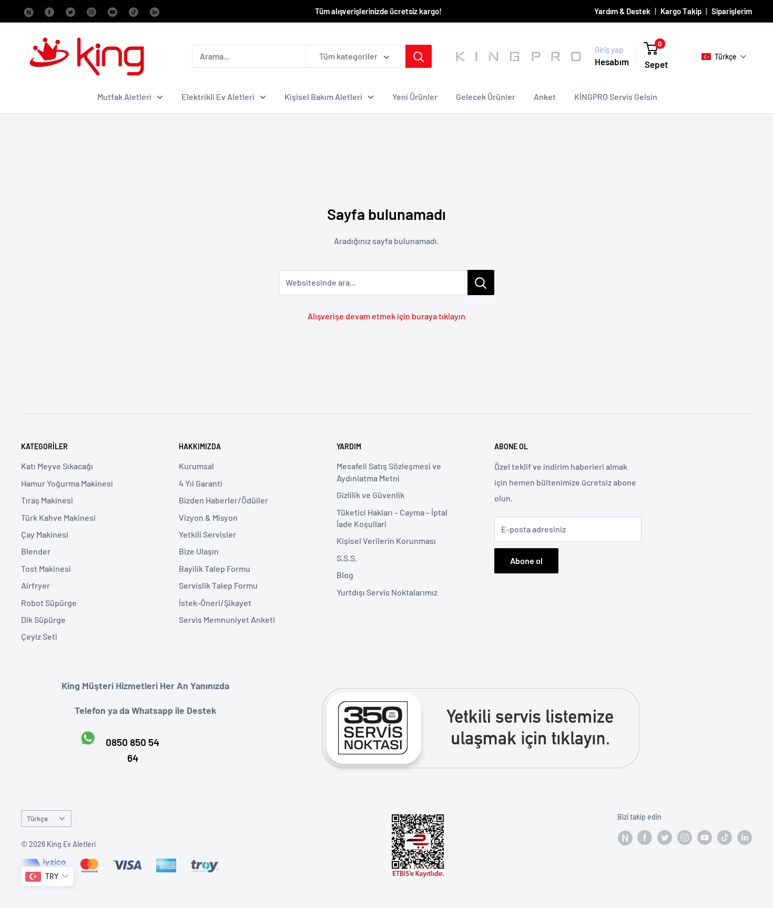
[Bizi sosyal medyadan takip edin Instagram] (91, 11)
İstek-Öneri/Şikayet (215, 603)
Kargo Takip (680, 11)
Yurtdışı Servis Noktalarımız (387, 592)
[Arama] (418, 56)
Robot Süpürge (49, 603)
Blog (345, 575)
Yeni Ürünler (415, 97)
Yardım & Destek (622, 11)
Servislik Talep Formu (218, 585)
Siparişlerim (731, 11)
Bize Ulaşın (199, 551)
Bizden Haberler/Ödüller (223, 500)
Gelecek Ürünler (485, 97)
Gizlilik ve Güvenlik (370, 495)
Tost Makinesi (46, 568)
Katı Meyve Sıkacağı (57, 466)
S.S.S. (347, 558)
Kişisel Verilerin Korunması (386, 541)
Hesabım (612, 61)
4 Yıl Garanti (200, 483)
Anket (545, 97)
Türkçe (37, 818)
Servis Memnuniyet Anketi (227, 619)
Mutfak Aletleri (124, 97)
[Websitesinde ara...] (480, 282)
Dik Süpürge (43, 619)
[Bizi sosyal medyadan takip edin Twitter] (70, 11)
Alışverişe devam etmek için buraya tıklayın (386, 316)
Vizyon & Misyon (208, 517)
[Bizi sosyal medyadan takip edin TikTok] (133, 11)
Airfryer (35, 585)
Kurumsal (196, 466)
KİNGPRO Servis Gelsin (615, 97)
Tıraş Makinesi (47, 500)
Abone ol (526, 561)
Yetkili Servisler (207, 534)
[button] (724, 56)
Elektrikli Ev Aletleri (218, 97)
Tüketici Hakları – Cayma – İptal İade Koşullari (392, 518)
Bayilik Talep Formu (214, 568)
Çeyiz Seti (39, 636)
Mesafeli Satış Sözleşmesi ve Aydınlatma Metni (389, 471)
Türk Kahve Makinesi (58, 517)
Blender (35, 551)
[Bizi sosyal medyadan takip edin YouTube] (112, 11)
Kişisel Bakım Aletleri (323, 97)
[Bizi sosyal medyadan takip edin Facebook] (28, 11)
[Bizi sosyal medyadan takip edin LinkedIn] (154, 11)
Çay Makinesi (44, 534)
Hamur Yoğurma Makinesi (67, 483)
